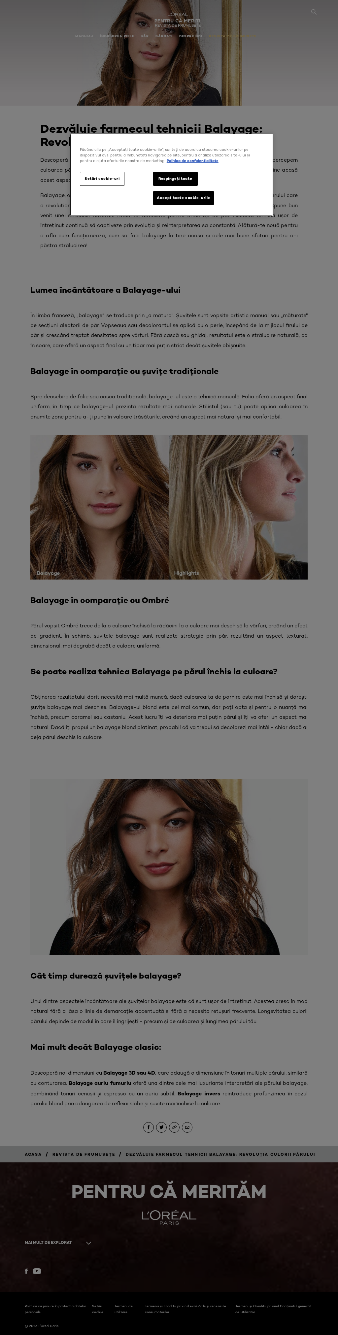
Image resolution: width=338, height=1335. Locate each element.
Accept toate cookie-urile (183, 197)
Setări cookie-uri (102, 178)
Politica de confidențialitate (193, 160)
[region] (171, 175)
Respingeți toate (175, 178)
